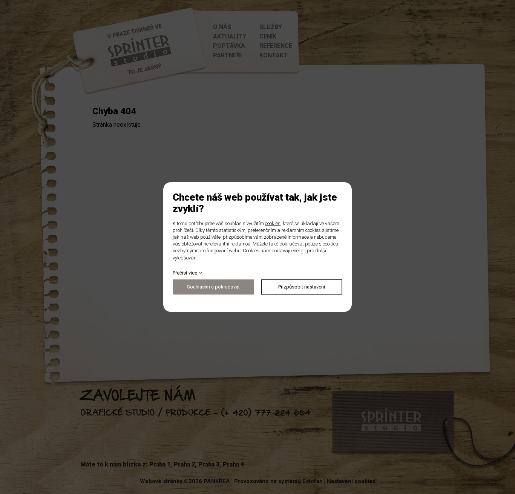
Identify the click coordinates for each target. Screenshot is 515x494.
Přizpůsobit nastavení (301, 287)
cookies (272, 223)
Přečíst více (185, 273)
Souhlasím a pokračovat (213, 287)
